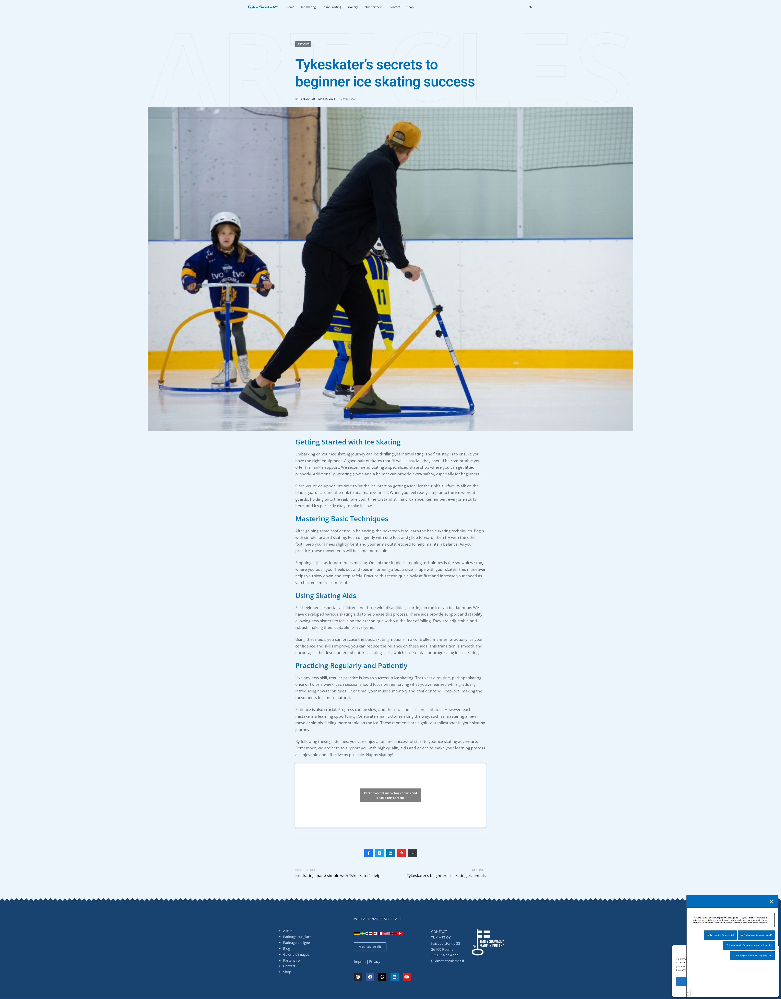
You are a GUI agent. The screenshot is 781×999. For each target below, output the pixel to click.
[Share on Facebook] (368, 853)
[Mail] (412, 853)
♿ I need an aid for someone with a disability (749, 945)
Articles (303, 44)
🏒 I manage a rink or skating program (752, 955)
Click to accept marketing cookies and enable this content (390, 795)
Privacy (374, 961)
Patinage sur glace (297, 936)
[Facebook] (370, 977)
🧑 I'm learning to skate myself (756, 934)
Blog (286, 948)
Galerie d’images (296, 954)
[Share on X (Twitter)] (379, 853)
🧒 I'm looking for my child (720, 934)
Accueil (288, 930)
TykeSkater (307, 98)
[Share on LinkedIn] (390, 853)
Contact (289, 966)
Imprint (360, 961)
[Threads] (382, 977)
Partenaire (291, 960)
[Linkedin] (394, 977)
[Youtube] (407, 977)
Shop (287, 972)
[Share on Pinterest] (401, 853)
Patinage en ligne (296, 942)
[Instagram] (358, 977)
